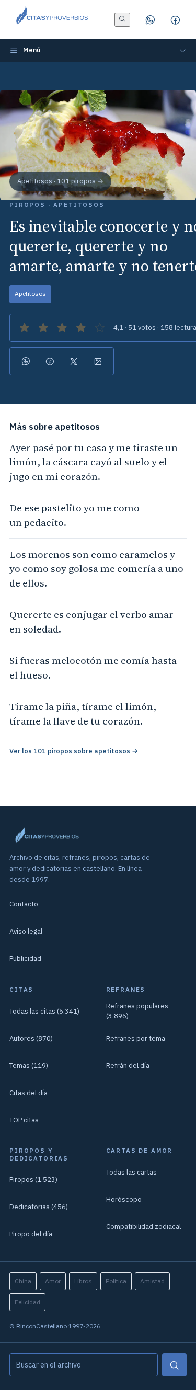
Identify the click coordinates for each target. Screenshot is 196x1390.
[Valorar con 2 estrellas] (43, 327)
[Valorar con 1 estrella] (24, 327)
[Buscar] (174, 1364)
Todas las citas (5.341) (44, 1011)
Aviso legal (25, 931)
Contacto (23, 904)
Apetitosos (30, 293)
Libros (83, 1281)
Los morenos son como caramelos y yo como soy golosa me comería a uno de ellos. (96, 568)
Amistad (152, 1281)
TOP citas (24, 1120)
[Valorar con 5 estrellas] (99, 327)
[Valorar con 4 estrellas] (81, 327)
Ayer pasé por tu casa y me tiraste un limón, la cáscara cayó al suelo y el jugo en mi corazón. (93, 462)
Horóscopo (124, 1199)
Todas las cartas (131, 1172)
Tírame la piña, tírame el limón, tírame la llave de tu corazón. (82, 713)
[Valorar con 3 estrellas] (62, 327)
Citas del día (28, 1092)
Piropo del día (30, 1234)
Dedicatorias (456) (38, 1206)
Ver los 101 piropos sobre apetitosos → (73, 750)
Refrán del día (127, 1065)
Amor (53, 1281)
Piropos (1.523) (33, 1179)
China (23, 1281)
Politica (116, 1281)
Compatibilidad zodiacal (143, 1226)
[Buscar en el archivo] (122, 20)
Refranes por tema (135, 1038)
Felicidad (27, 1302)
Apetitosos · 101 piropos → (60, 181)
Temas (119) (28, 1065)
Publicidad (25, 958)
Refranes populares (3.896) (137, 1011)
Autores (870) (31, 1038)
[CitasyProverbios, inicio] (51, 19)
